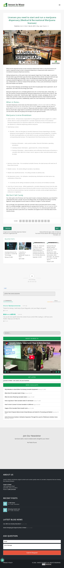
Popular (45, 26)
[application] (32, 357)
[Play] (5, 372)
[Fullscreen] (59, 372)
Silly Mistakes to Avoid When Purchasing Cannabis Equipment (21, 389)
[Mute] (56, 372)
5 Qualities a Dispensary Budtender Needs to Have (24, 254)
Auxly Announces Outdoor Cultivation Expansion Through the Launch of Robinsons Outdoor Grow (31, 417)
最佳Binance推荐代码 (9, 314)
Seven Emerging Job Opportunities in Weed (14, 527)
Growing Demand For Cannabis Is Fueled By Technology (11, 253)
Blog (38, 26)
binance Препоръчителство (12, 305)
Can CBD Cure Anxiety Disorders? (12, 524)
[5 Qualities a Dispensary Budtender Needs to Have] (25, 246)
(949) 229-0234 (12, 489)
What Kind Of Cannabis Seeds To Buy (15, 393)
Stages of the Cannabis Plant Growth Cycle (16, 408)
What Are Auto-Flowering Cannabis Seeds (16, 397)
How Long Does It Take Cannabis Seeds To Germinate (19, 400)
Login (5, 288)
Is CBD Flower (11, 502)
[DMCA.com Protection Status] (46, 564)
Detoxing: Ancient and (14, 509)
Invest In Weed (23, 26)
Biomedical (16, 504)
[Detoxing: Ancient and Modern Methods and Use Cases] (5, 510)
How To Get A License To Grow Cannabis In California (19, 404)
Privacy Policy (8, 562)
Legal (40, 26)
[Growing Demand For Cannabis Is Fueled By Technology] (11, 246)
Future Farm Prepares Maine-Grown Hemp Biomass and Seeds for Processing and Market (28, 412)
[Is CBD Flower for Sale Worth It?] (5, 504)
